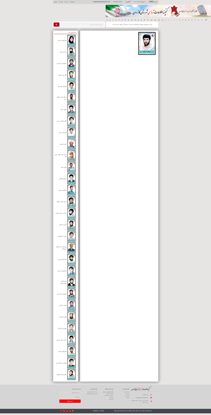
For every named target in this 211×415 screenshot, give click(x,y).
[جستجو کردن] (56, 24)
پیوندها (55, 1)
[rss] (64, 411)
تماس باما (61, 1)
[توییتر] (61, 411)
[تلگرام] (70, 411)
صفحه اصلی (72, 1)
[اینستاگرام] (73, 411)
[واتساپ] (67, 411)
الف (206, 20)
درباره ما (66, 1)
